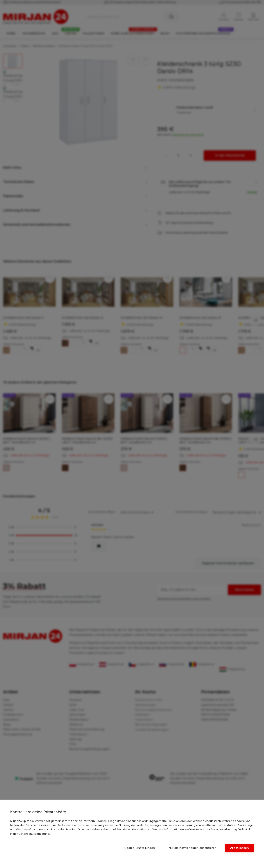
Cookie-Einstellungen (139, 847)
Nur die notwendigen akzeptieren (193, 847)
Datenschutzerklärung (33, 833)
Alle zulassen (239, 847)
